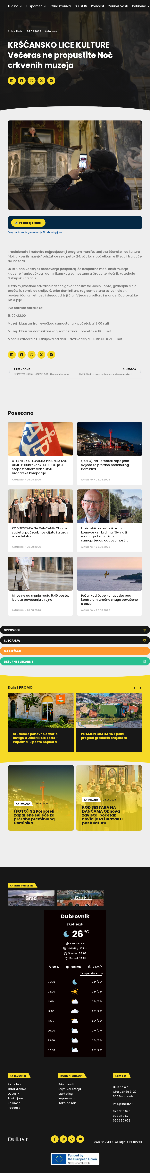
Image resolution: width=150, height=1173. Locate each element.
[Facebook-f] (54, 1139)
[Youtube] (80, 1139)
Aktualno (51, 31)
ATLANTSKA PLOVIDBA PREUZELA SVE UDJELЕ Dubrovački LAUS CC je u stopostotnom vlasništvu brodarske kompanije (39, 467)
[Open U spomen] (44, 6)
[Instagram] (63, 1139)
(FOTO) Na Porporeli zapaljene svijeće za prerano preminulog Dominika (105, 465)
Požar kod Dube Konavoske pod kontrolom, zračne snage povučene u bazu (109, 599)
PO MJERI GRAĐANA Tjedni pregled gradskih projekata (79, 736)
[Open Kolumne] (148, 6)
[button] (12, 81)
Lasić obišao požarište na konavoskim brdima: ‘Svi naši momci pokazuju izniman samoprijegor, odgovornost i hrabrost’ (104, 536)
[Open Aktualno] (20, 6)
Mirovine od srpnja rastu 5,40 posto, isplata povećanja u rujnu (40, 597)
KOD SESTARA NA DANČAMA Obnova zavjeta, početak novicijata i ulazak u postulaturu (40, 532)
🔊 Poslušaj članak (28, 223)
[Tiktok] (71, 1139)
